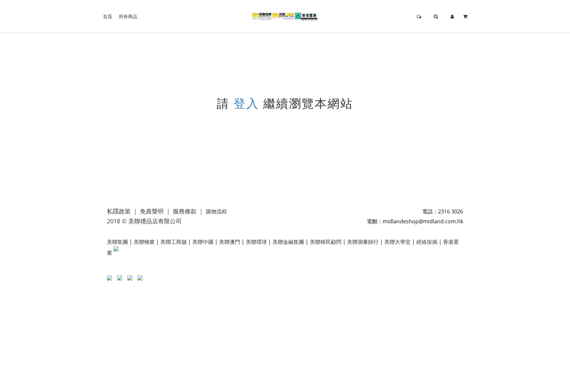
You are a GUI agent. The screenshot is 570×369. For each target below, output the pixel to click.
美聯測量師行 (363, 241)
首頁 (107, 16)
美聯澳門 (229, 241)
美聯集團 (117, 241)
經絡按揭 (426, 241)
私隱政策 (119, 211)
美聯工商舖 (173, 241)
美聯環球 (256, 241)
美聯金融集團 (288, 241)
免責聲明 (152, 211)
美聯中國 (202, 241)
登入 (246, 103)
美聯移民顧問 (325, 241)
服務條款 (185, 211)
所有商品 (128, 16)
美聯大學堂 (397, 241)
